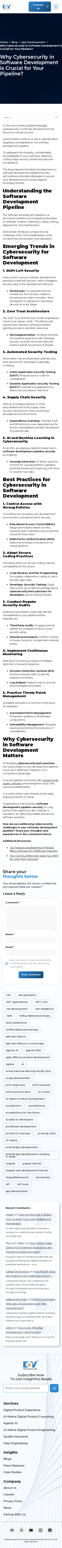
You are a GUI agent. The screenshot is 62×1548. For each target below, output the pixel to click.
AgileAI (10, 1064)
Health (10, 1214)
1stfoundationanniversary (35, 1015)
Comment (13, 902)
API (8, 1184)
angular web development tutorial (27, 1170)
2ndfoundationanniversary (22, 1029)
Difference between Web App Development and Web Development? (30, 1304)
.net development (17, 1008)
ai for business (41, 1085)
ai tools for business (18, 1133)
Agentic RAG (33, 1050)
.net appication (27, 995)
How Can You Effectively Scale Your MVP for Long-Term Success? (34, 857)
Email (10, 947)
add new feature (16, 1036)
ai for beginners (15, 1085)
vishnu (9, 1327)
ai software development (21, 1126)
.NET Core (41, 1002)
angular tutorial (31, 1163)
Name (10, 934)
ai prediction (13, 1105)
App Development (33, 42)
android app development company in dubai (28, 1155)
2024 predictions (16, 1022)
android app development (22, 1147)
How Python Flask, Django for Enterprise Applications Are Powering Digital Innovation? (29, 1248)
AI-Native (11, 1140)
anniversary (43, 1177)
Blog (15, 42)
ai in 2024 (44, 1091)
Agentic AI (12, 1050)
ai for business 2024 (18, 1091)
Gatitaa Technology (17, 1271)
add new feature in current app (25, 1043)
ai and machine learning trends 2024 (28, 1071)
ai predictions (36, 1105)
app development (17, 1191)
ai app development (18, 1078)
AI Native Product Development (25, 1098)
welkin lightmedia (16, 1299)
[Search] (56, 117)
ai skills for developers (19, 1119)
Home (4, 42)
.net (8, 995)
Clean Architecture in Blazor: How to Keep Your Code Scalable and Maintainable (29, 1219)
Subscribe (54, 1388)
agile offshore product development (28, 1057)
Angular (10, 1163)
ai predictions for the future (23, 1112)
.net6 (9, 1015)
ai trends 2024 (47, 1133)
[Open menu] (55, 6)
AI (23, 1064)
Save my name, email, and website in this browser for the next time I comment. (30, 963)
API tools (23, 1184)
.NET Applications (17, 1002)
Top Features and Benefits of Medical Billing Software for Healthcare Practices (34, 849)
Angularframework (17, 1177)
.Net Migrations (44, 1008)
